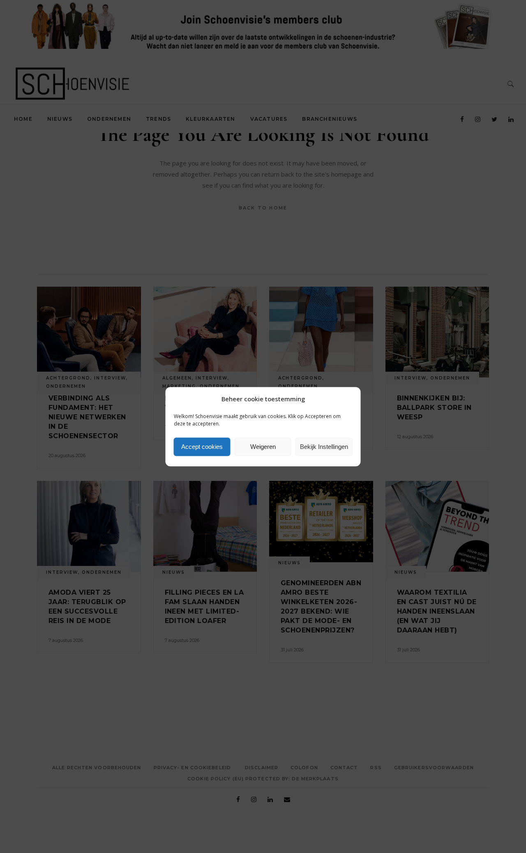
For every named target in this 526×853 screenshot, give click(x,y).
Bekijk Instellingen (324, 446)
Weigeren (263, 446)
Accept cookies (202, 446)
